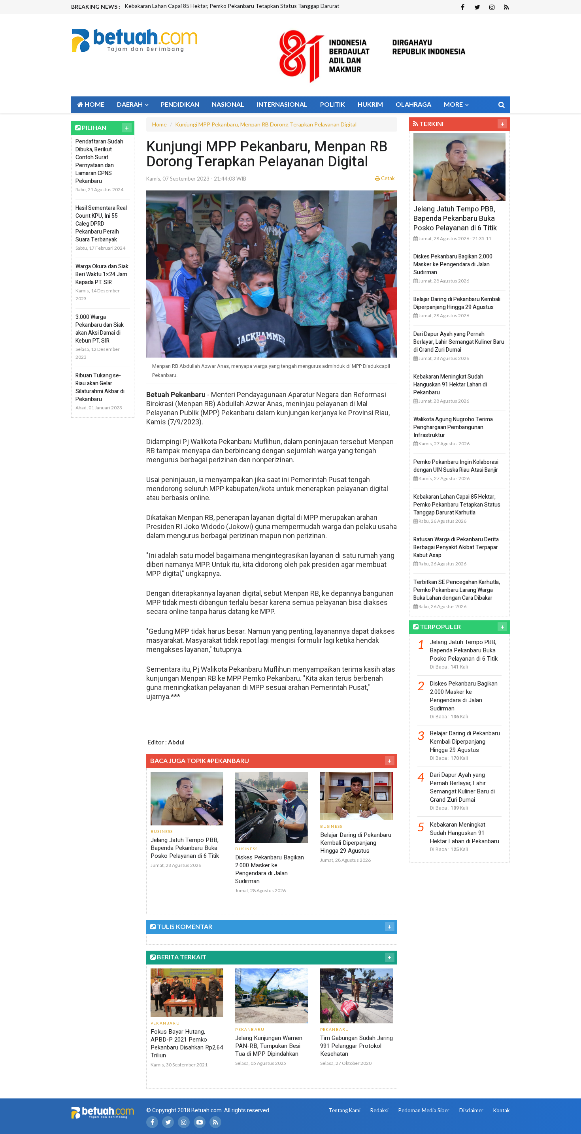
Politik (332, 104)
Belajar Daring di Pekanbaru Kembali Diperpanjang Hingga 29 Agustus (355, 843)
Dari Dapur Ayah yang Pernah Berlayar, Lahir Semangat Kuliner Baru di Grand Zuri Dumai (458, 342)
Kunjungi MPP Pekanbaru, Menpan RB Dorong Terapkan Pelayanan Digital (266, 124)
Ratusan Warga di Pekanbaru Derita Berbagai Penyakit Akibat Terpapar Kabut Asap (456, 547)
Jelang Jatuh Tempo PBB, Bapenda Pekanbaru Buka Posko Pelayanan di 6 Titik (185, 848)
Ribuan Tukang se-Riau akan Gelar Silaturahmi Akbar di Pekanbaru (99, 387)
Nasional (228, 104)
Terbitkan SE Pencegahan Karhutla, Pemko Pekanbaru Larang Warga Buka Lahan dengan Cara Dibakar (456, 590)
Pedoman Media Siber (423, 1110)
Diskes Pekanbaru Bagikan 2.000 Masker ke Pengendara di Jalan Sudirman (269, 869)
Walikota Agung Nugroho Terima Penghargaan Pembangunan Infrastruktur (453, 427)
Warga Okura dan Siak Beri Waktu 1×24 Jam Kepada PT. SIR (101, 274)
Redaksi (379, 1110)
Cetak (387, 178)
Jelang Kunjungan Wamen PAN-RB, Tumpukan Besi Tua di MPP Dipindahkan (268, 1046)
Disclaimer (471, 1110)
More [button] (454, 104)
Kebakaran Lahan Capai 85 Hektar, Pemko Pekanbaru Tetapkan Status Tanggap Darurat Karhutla (456, 505)
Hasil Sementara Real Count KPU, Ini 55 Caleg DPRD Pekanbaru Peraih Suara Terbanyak (101, 224)
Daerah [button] (130, 104)
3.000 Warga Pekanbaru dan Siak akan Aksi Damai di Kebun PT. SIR (99, 329)
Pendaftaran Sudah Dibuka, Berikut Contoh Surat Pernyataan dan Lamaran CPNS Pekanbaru (99, 161)
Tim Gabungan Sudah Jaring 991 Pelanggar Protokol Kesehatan (356, 1046)
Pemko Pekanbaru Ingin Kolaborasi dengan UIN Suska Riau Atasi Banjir (455, 466)
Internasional (282, 104)
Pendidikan (180, 104)
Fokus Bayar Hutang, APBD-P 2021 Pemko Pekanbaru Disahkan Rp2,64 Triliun (187, 1043)
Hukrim (370, 104)
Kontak (501, 1110)
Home (93, 104)
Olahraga (413, 104)
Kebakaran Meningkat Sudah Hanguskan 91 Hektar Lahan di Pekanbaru (450, 385)
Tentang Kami (344, 1110)
